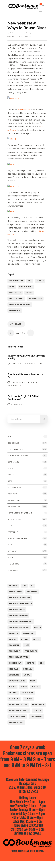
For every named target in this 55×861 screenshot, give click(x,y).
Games (11, 475)
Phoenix (36, 687)
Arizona (13, 586)
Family (36, 639)
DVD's (11, 287)
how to (30, 663)
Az (32, 586)
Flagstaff (14, 645)
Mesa (32, 681)
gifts (10, 481)
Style (10, 558)
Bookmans (14, 33)
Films (10, 468)
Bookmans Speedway (19, 627)
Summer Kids (38, 705)
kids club (13, 669)
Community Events (19, 364)
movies (12, 687)
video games (36, 717)
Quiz (10, 545)
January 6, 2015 (25, 33)
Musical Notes (14, 519)
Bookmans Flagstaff (19, 598)
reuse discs (14, 310)
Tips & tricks (13, 564)
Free (26, 645)
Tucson (37, 711)
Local (27, 675)
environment (26, 287)
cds (30, 281)
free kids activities (18, 657)
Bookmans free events (20, 603)
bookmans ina (16, 281)
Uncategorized (14, 386)
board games (15, 592)
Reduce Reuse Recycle (19, 305)
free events (31, 651)
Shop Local (27, 693)
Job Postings (14, 500)
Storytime (14, 699)
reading (13, 693)
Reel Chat (12, 551)
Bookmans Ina (24, 110)
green (29, 293)
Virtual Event (16, 722)
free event (14, 651)
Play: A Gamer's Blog (17, 538)
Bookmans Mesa (17, 609)
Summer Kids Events (19, 711)
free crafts (15, 293)
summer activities (18, 705)
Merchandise (14, 507)
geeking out (15, 663)
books (37, 627)
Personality (13, 532)
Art (9, 437)
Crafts (40, 281)
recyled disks (35, 299)
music (24, 687)
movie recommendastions (20, 513)
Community (28, 633)
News (10, 526)
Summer (28, 699)
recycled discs (16, 299)
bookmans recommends (20, 621)
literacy (27, 669)
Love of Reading (17, 681)
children (13, 633)
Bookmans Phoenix (18, 615)
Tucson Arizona (17, 717)
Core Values (12, 36)
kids (42, 663)
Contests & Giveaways (18, 456)
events (24, 639)
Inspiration (13, 494)
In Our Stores (24, 36)
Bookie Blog (13, 443)
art (24, 586)
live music (14, 675)
